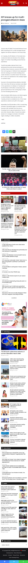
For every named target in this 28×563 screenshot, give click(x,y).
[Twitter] (7, 131)
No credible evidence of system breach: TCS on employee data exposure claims (18, 367)
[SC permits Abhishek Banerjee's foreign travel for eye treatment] (23, 523)
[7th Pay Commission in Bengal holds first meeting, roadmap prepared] (5, 441)
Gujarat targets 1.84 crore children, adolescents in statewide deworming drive (8, 515)
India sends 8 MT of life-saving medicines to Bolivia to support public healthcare (9, 529)
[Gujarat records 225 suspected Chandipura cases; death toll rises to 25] (23, 509)
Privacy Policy (16, 555)
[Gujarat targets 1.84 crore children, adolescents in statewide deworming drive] (23, 516)
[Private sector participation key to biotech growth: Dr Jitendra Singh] (5, 377)
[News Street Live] (14, 3)
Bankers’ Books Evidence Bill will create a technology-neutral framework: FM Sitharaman (17, 384)
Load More (14, 298)
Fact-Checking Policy (14, 557)
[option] (14, 144)
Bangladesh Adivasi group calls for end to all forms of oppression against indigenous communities (7, 207)
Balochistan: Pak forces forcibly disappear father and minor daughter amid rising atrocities (14, 148)
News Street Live (5, 23)
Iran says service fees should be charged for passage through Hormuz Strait (20, 207)
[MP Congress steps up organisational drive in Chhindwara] (5, 405)
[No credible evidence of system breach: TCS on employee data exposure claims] (5, 370)
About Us (5, 555)
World (6, 142)
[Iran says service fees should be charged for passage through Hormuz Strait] (21, 200)
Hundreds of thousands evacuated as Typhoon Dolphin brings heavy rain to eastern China (7, 225)
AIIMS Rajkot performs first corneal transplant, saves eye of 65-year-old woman (9, 502)
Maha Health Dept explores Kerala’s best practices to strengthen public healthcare (8, 488)
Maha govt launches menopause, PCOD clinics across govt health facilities (9, 495)
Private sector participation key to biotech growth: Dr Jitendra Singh (18, 378)
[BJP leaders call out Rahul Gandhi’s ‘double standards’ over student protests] (5, 412)
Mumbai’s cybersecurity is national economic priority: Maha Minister (18, 419)
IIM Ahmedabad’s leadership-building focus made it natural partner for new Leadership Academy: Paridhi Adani (17, 392)
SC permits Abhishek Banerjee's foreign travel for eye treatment (9, 521)
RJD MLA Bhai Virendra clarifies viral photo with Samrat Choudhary (17, 426)
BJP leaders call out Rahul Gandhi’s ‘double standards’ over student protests (18, 412)
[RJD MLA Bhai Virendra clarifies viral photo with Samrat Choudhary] (5, 427)
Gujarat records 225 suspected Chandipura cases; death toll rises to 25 (9, 509)
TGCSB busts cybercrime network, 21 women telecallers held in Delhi (12, 352)
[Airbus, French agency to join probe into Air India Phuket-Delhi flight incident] (5, 434)
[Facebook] (3, 131)
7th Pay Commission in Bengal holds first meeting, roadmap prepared (17, 441)
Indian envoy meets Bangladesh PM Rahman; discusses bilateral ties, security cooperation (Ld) (21, 230)
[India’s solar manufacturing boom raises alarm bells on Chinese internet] (5, 361)
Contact (10, 555)
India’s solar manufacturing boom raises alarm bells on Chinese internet (17, 360)
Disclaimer (22, 555)
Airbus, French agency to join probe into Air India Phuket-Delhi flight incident (18, 434)
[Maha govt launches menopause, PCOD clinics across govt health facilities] (23, 495)
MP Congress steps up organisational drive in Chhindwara (15, 405)
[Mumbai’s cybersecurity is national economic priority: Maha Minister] (5, 419)
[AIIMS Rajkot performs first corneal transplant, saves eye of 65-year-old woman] (23, 502)
